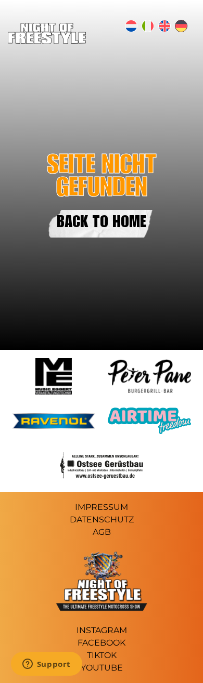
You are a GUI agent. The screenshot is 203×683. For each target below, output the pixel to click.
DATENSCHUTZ (102, 519)
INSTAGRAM (102, 630)
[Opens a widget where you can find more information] (46, 665)
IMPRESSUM (101, 507)
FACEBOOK (101, 643)
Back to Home (101, 223)
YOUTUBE (102, 668)
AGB (102, 532)
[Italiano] (148, 26)
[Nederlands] (131, 26)
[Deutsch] (181, 26)
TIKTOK (102, 655)
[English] (164, 26)
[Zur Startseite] (47, 41)
